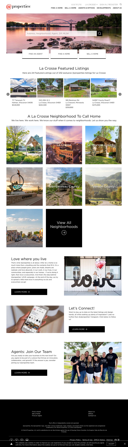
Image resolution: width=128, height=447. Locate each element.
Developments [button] (104, 8)
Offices (90, 413)
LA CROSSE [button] (90, 4)
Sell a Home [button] (70, 8)
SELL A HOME (92, 54)
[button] (125, 444)
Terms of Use (87, 440)
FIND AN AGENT (35, 54)
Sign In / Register (109, 4)
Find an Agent (37, 415)
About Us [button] (117, 8)
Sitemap (109, 440)
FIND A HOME (64, 54)
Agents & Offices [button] (86, 8)
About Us (91, 411)
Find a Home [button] (57, 8)
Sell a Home (36, 413)
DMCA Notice (99, 440)
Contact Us (92, 415)
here (91, 445)
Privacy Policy (75, 440)
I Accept (111, 444)
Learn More (20, 292)
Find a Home (36, 411)
